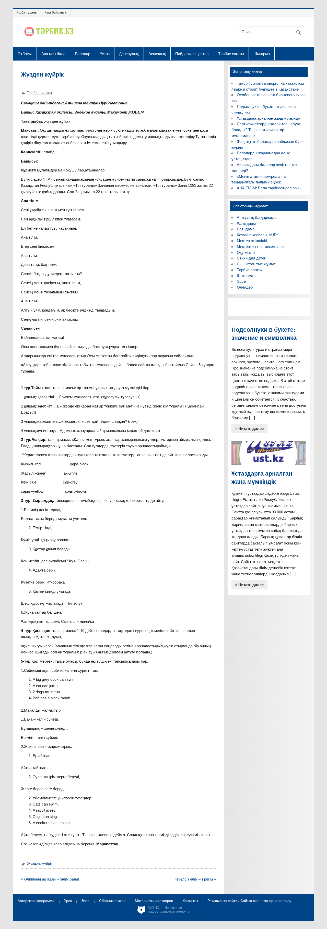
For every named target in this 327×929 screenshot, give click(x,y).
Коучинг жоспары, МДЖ (258, 235)
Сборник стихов (112, 901)
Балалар (82, 53)
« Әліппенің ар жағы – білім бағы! (50, 879)
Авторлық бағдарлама (256, 217)
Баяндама (245, 229)
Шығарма (261, 53)
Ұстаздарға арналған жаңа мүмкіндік (268, 118)
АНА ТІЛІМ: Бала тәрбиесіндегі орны (269, 188)
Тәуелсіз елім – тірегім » (195, 879)
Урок (68, 901)
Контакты (190, 901)
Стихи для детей (251, 258)
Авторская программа (36, 901)
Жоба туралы (27, 12)
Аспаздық (157, 53)
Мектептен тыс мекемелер (260, 246)
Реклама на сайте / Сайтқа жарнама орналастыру (249, 901)
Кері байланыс (55, 12)
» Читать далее (249, 428)
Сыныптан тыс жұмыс (256, 264)
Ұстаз (105, 53)
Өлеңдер (245, 287)
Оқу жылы (246, 252)
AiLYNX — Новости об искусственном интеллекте (169, 910)
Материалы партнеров (154, 901)
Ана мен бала (53, 53)
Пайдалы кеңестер (191, 53)
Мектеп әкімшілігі (252, 241)
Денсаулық (129, 53)
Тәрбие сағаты (231, 53)
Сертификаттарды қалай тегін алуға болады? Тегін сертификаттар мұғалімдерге (265, 130)
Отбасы (25, 53)
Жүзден (33, 863)
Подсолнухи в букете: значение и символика (264, 333)
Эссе (241, 281)
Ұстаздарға (246, 223)
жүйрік (47, 863)
